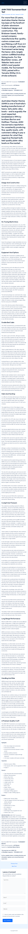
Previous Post (14, 863)
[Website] (14, 909)
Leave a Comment (5, 14)
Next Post (14, 866)
